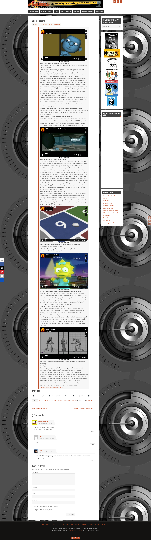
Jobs (71, 524)
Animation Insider (39, 4)
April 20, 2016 (43, 24)
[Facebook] (2, 264)
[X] (2, 268)
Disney (48, 400)
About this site (46, 524)
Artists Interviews (54, 24)
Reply (92, 431)
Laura (36, 24)
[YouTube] (149, 217)
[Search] (119, 26)
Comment (35, 472)
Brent (41, 450)
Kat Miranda (106, 215)
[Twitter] (149, 221)
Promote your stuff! (108, 223)
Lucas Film (71, 400)
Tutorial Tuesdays (93, 524)
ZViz (75, 400)
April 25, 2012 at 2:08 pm (45, 423)
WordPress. (81, 534)
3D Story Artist (42, 400)
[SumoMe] (2, 280)
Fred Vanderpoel (43, 421)
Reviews (77, 524)
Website (34, 500)
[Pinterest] (2, 272)
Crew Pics (84, 524)
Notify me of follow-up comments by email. (46, 506)
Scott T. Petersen (108, 208)
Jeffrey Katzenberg (63, 400)
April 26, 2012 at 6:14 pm (47, 452)
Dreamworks (54, 400)
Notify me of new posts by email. (43, 510)
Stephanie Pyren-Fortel (39, 408)
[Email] (2, 276)
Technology (104, 524)
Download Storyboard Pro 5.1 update (83, 408)
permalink (89, 400)
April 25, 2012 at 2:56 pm (47, 439)
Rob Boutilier (106, 200)
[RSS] (149, 224)
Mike (41, 437)
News (67, 524)
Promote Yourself (58, 524)
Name (34, 487)
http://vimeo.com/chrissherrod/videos (51, 387)
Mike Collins (106, 218)
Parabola (75, 534)
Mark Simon (106, 220)
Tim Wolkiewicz (107, 203)
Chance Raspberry (108, 205)
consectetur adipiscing (75, 530)
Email (34, 494)
